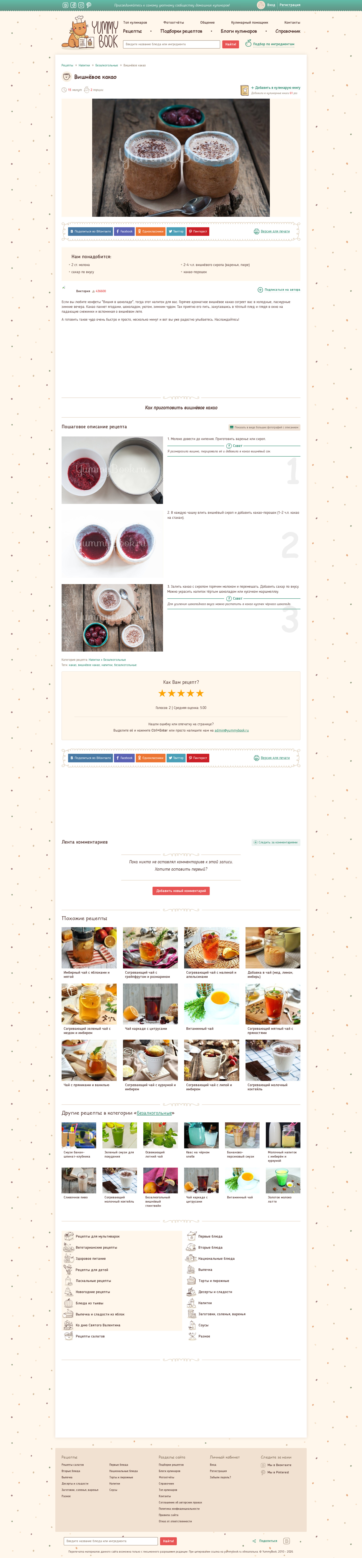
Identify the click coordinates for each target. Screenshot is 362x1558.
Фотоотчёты (173, 23)
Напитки (94, 660)
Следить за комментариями (278, 842)
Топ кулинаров (135, 23)
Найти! (230, 44)
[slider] (181, 693)
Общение (207, 23)
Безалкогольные (114, 660)
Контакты (292, 23)
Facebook (127, 231)
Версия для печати (275, 231)
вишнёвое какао (89, 665)
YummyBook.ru (90, 33)
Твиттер (178, 231)
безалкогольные (125, 665)
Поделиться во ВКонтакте (93, 231)
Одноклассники (152, 231)
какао (72, 665)
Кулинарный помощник (249, 23)
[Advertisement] (181, 356)
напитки (107, 665)
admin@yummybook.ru (232, 730)
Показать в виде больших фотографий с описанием (266, 427)
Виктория (83, 291)
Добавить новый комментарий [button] (181, 891)
